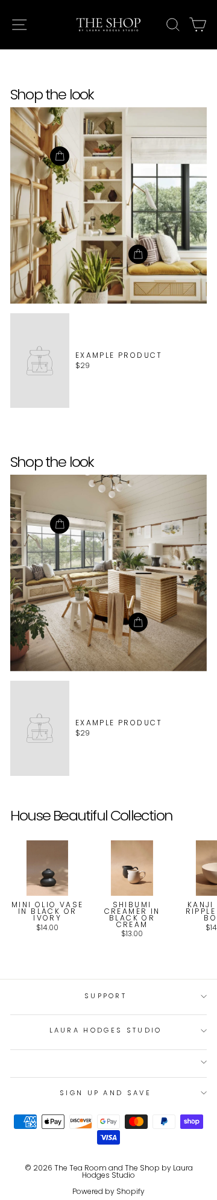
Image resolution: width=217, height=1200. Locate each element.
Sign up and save (105, 1093)
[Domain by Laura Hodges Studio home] (108, 24)
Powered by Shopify (108, 1191)
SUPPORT (105, 996)
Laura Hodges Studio (105, 1030)
